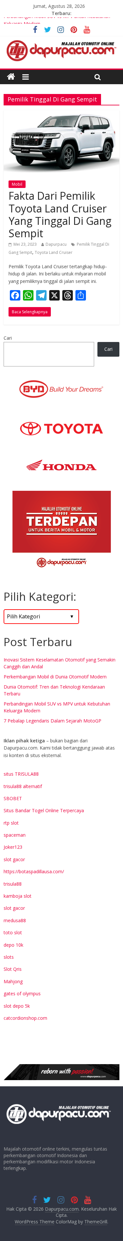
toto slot (13, 932)
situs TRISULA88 (21, 774)
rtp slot (11, 823)
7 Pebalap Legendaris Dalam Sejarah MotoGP (52, 721)
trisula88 (13, 884)
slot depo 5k (17, 1006)
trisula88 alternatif (23, 786)
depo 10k (13, 945)
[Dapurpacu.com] (11, 77)
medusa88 (15, 920)
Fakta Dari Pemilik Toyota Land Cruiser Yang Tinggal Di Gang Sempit (60, 214)
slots (9, 957)
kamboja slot (17, 896)
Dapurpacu (56, 244)
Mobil (17, 184)
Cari (8, 338)
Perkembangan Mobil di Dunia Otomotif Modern (55, 677)
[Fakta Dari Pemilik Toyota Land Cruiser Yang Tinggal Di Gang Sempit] (61, 114)
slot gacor (14, 859)
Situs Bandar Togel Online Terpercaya (44, 810)
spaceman (15, 835)
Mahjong (13, 981)
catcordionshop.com (25, 1018)
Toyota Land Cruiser (53, 252)
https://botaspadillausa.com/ (34, 871)
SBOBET (13, 798)
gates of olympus (22, 993)
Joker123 (13, 847)
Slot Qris (13, 969)
